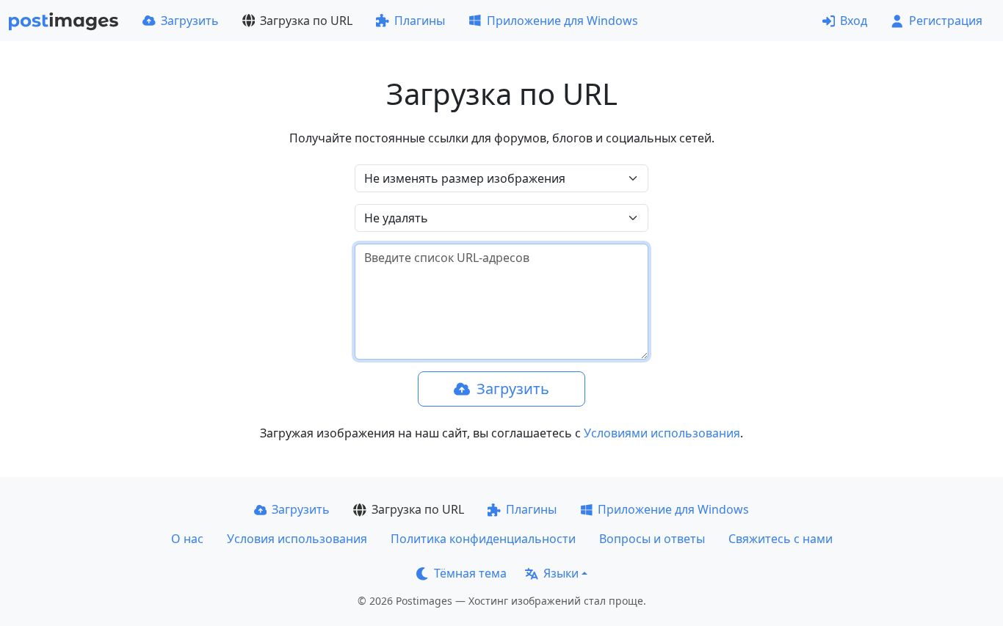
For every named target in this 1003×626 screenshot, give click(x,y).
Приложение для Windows (562, 20)
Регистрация (945, 20)
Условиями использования (662, 433)
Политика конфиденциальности (483, 539)
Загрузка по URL (306, 20)
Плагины (419, 20)
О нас (187, 539)
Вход (853, 20)
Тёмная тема (470, 573)
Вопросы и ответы (652, 539)
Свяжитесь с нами (780, 539)
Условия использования (297, 539)
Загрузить (190, 20)
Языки (561, 573)
